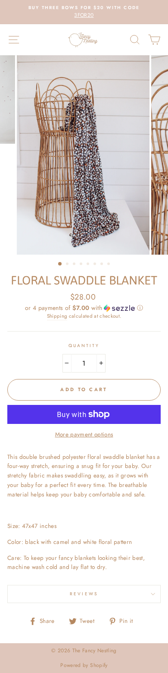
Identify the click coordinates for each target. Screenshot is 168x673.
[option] (84, 12)
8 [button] (109, 264)
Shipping (57, 316)
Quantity (84, 345)
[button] (84, 307)
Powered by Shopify (83, 665)
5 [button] (89, 264)
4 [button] (82, 264)
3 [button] (75, 264)
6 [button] (95, 264)
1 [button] (60, 264)
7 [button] (102, 264)
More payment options (84, 434)
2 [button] (68, 264)
